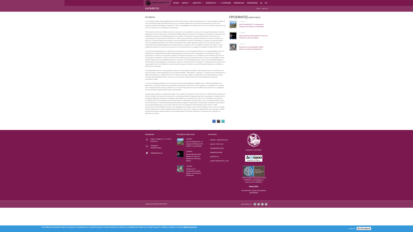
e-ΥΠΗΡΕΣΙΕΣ (226, 3)
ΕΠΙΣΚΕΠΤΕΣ (211, 3)
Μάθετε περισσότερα (190, 227)
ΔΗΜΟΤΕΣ (197, 3)
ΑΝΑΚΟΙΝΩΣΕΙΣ (215, 148)
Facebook (214, 121)
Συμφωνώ (352, 228)
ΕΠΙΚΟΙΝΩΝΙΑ (252, 3)
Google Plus (218, 121)
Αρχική (258, 8)
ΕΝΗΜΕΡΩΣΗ (239, 3)
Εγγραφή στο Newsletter (254, 150)
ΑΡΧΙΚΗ (176, 3)
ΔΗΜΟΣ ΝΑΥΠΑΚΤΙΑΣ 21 (218, 161)
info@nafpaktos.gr (157, 153)
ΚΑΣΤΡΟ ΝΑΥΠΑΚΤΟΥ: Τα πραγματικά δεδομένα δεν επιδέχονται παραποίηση (194, 144)
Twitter (223, 121)
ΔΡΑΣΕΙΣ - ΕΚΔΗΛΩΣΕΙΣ (217, 140)
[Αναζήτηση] (261, 3)
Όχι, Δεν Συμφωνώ (364, 228)
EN (266, 3)
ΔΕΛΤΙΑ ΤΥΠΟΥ (215, 144)
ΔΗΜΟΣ (185, 3)
